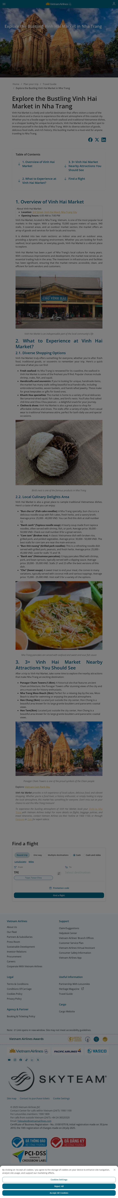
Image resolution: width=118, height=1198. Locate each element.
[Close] (114, 1170)
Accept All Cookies (59, 1192)
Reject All (59, 1186)
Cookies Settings (59, 1179)
